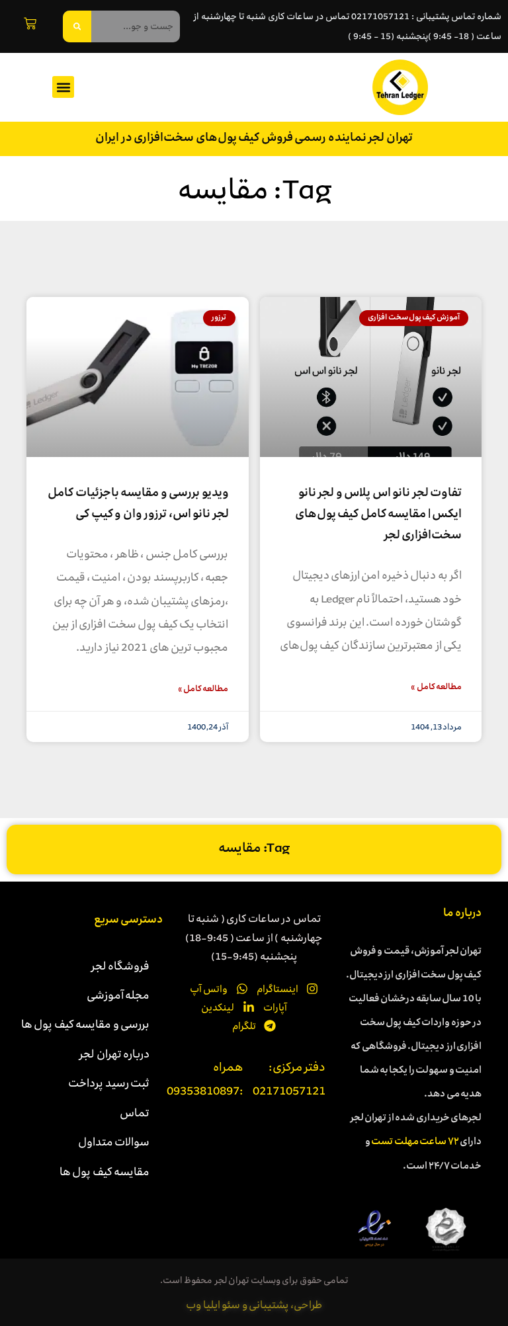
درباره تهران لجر (114, 1053)
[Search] (77, 26)
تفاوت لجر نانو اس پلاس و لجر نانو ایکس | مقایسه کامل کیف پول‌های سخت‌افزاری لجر (378, 515)
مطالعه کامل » (436, 687)
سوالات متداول (114, 1141)
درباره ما (462, 914)
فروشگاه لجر (120, 965)
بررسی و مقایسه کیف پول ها (85, 1023)
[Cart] (30, 23)
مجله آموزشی (118, 994)
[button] (63, 87)
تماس (134, 1112)
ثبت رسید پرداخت (108, 1082)
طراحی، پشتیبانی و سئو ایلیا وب (254, 1304)
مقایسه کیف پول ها (105, 1171)
